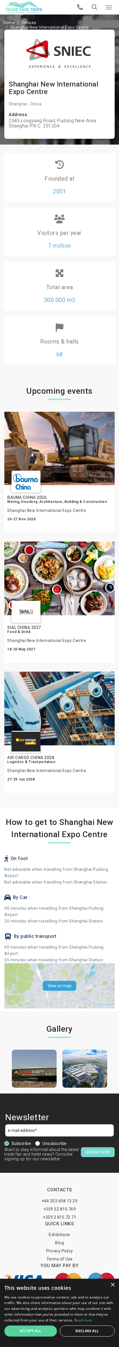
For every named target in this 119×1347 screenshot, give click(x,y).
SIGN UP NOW (97, 1152)
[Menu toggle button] (109, 7)
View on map (59, 985)
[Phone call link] (80, 7)
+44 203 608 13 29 (60, 1201)
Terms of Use (60, 1259)
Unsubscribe (54, 1143)
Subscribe (21, 1143)
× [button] (112, 1285)
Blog (59, 1242)
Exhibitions (59, 1234)
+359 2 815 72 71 (59, 1217)
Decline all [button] (87, 1330)
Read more (83, 1320)
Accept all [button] (30, 1330)
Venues (29, 22)
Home (9, 22)
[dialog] (59, 1313)
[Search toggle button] (94, 7)
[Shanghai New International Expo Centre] (34, 1069)
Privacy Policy (59, 1251)
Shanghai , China (25, 104)
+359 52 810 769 (59, 1209)
